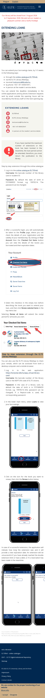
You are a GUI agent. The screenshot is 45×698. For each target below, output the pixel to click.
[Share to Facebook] (15, 64)
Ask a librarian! (6, 650)
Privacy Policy (6, 676)
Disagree (13, 695)
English (15, 1)
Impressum (5, 672)
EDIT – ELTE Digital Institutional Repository (16, 657)
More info (5, 690)
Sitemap (4, 661)
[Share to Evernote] (37, 64)
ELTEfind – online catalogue (11, 653)
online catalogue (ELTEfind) (26, 77)
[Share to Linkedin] (28, 64)
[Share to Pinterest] (24, 64)
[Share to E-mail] (41, 64)
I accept (5, 695)
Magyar (6, 1)
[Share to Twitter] (19, 64)
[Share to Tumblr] (33, 64)
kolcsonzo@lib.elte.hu (21, 82)
